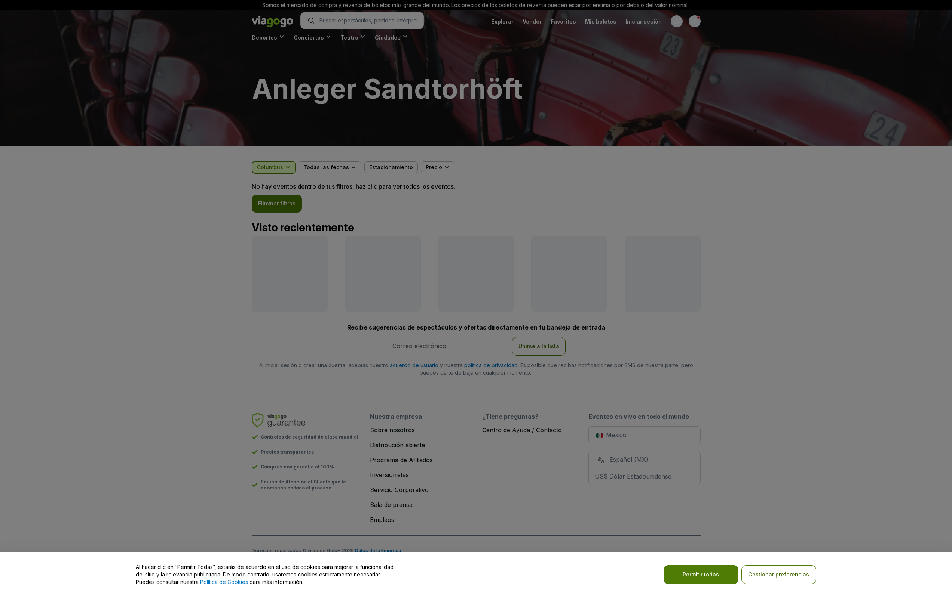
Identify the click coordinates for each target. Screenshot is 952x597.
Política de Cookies (224, 582)
